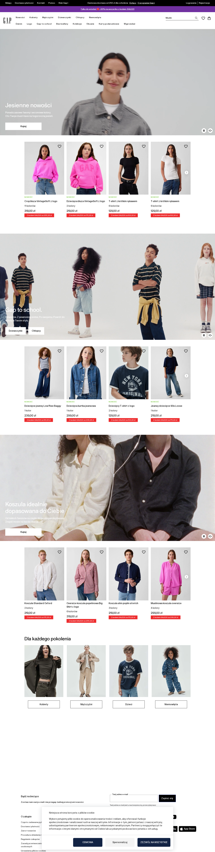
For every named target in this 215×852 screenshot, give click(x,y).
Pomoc (51, 3)
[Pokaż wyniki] (196, 18)
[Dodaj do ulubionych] (59, 146)
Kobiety (34, 17)
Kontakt (41, 3)
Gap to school (44, 24)
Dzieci (128, 704)
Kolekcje (77, 24)
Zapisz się (167, 798)
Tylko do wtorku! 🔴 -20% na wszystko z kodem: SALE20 (107, 9)
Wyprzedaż (129, 24)
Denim (19, 24)
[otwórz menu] (26, 17)
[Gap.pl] (7, 21)
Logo (29, 24)
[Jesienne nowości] (107, 82)
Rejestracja (204, 3)
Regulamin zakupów (30, 839)
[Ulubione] (203, 18)
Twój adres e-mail (120, 794)
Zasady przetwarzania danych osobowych (35, 845)
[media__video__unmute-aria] (210, 130)
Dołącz (132, 3)
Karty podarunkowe (109, 24)
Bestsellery (62, 24)
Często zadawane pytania (33, 822)
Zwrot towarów (28, 831)
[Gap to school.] (107, 287)
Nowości (20, 17)
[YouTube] (174, 817)
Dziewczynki (64, 17)
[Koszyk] (209, 18)
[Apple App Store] (187, 829)
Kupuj (23, 126)
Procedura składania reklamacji (35, 835)
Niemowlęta (95, 17)
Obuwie (90, 24)
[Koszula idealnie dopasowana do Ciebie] (107, 488)
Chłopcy (80, 17)
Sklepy (8, 3)
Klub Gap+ (63, 3)
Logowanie (191, 3)
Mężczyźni (47, 17)
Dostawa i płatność (24, 3)
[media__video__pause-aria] (204, 130)
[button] (186, 172)
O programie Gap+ (146, 3)
